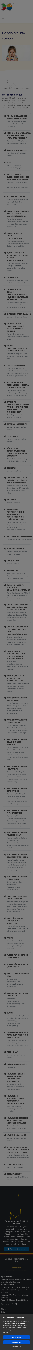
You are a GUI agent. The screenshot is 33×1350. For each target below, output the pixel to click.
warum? (5, 1332)
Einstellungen (16, 1347)
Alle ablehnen (16, 1337)
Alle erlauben (16, 1342)
